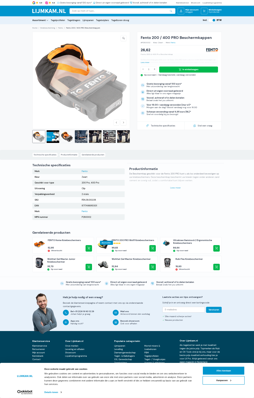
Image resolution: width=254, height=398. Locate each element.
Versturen (214, 309)
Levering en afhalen (74, 349)
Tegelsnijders (102, 20)
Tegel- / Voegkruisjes (154, 359)
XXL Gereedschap (123, 359)
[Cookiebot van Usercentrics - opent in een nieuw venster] (25, 392)
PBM (146, 352)
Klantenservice (182, 3)
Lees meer (145, 62)
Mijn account (38, 352)
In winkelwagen (190, 69)
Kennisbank (37, 356)
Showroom (195, 3)
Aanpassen (222, 380)
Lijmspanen (88, 20)
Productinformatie (69, 154)
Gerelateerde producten (93, 154)
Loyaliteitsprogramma (212, 3)
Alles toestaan (223, 370)
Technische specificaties (163, 125)
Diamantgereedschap (125, 352)
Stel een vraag (205, 125)
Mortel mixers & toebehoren (152, 348)
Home (34, 28)
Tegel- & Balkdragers (124, 356)
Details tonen (51, 392)
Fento (60, 28)
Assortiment (39, 20)
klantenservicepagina (84, 303)
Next (123, 122)
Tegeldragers (73, 20)
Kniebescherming (47, 28)
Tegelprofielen (58, 20)
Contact (36, 359)
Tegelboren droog (120, 20)
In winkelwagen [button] (152, 248)
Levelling (118, 349)
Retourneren (38, 349)
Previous (116, 122)
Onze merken (71, 346)
